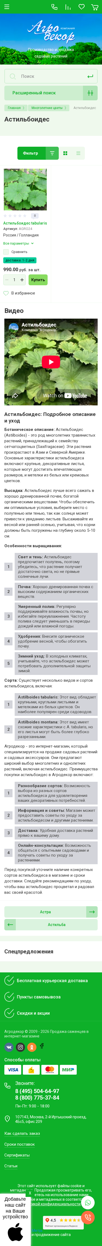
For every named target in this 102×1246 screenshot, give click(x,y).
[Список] (78, 153)
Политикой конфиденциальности (51, 1204)
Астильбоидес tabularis (25, 223)
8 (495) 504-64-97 (37, 1091)
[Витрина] (65, 153)
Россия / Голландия (21, 235)
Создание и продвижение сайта (42, 1234)
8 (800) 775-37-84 (37, 1097)
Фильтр (30, 153)
